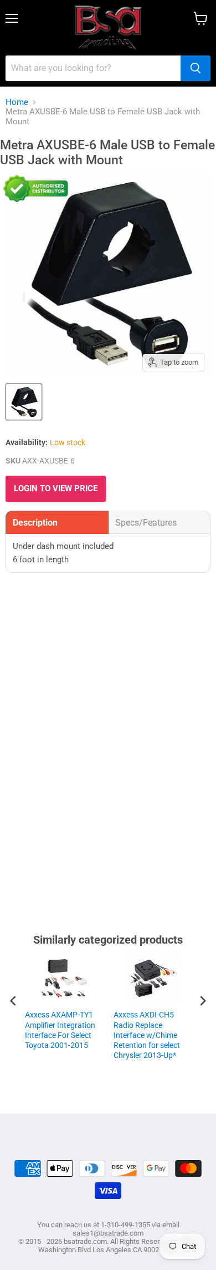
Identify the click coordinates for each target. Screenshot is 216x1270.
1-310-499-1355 (125, 1225)
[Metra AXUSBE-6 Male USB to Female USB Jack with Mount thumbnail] (24, 402)
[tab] (57, 522)
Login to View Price (55, 488)
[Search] (195, 68)
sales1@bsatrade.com (108, 1233)
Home (17, 102)
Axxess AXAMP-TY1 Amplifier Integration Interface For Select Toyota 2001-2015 (60, 1030)
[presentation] (13, 1000)
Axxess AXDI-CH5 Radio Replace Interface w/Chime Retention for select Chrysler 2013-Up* (147, 1035)
